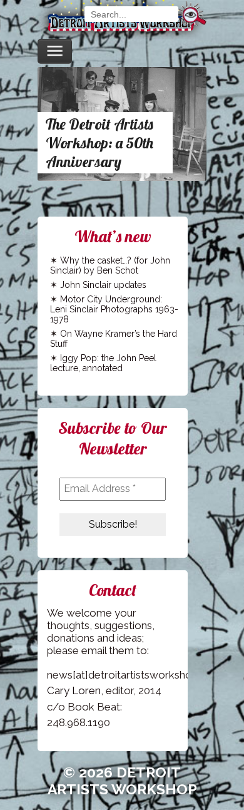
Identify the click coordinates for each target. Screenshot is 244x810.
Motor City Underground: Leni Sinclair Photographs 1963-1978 (114, 309)
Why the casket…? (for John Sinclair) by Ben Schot (110, 265)
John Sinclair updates (103, 285)
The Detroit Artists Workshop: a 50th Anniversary (99, 143)
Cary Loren (74, 690)
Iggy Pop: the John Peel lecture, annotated (103, 363)
